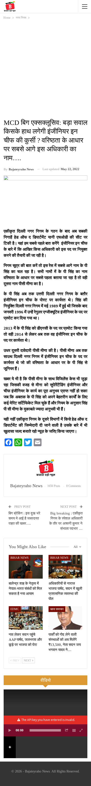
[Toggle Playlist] (74, 730)
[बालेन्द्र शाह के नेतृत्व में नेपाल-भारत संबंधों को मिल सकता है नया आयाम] (26, 567)
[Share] (66, 730)
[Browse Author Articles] (45, 469)
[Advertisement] (45, 68)
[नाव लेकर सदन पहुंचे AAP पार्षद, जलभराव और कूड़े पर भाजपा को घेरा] (26, 618)
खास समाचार (57, 609)
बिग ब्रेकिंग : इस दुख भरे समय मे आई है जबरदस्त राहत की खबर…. (24, 518)
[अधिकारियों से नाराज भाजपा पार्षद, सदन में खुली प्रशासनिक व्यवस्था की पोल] (66, 567)
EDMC (14, 609)
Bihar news (19, 557)
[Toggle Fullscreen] (81, 730)
